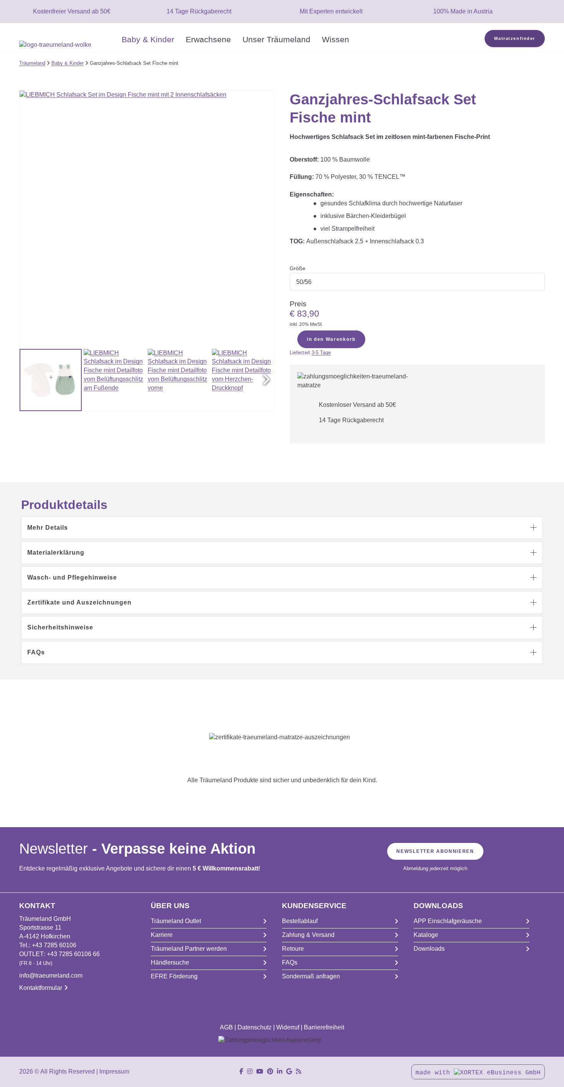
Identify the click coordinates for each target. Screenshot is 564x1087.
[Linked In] (279, 1071)
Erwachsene (208, 39)
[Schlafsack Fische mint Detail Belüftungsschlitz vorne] (179, 380)
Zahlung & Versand (308, 935)
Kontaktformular (40, 988)
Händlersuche (170, 962)
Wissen (335, 39)
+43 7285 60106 (54, 945)
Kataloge (426, 935)
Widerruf (287, 1027)
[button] (266, 380)
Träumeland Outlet (176, 921)
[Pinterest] (270, 1071)
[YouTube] (259, 1071)
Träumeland (32, 63)
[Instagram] (249, 1071)
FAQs (289, 962)
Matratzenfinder (514, 38)
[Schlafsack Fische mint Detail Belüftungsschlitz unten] (115, 380)
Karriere (162, 935)
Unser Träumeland (276, 39)
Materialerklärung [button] (55, 552)
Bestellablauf (300, 921)
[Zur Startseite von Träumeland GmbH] (67, 45)
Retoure (293, 948)
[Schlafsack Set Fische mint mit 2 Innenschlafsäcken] (51, 380)
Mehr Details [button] (47, 527)
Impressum (114, 1071)
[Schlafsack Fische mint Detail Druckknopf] (243, 380)
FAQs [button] (36, 652)
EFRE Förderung (174, 976)
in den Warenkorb (331, 339)
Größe (297, 268)
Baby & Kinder (148, 39)
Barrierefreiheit (324, 1027)
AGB (226, 1027)
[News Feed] (298, 1071)
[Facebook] (241, 1071)
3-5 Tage (321, 352)
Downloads (429, 948)
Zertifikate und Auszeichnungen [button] (79, 602)
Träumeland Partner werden (189, 948)
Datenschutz (254, 1027)
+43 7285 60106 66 (73, 954)
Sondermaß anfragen (311, 976)
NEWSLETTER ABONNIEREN (435, 851)
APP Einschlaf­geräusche (448, 921)
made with (435, 1072)
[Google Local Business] (289, 1071)
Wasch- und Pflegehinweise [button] (72, 577)
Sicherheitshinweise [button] (60, 627)
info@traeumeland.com (50, 975)
